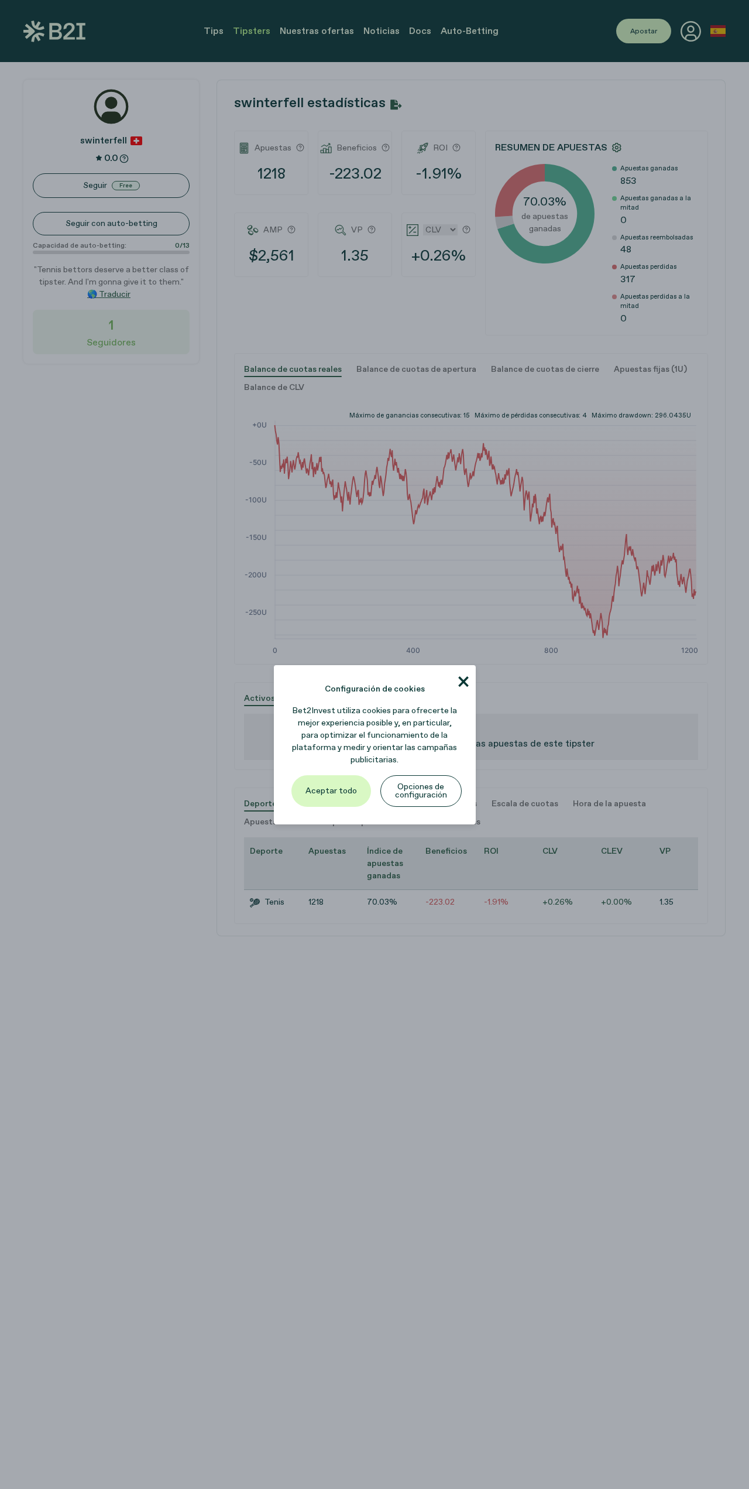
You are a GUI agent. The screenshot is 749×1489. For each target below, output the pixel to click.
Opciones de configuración (421, 791)
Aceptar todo (331, 791)
